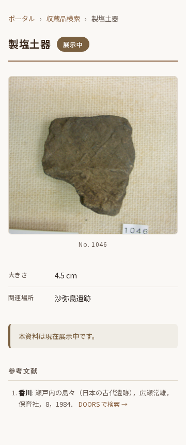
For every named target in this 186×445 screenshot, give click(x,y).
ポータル (21, 18)
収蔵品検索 (63, 18)
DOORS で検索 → (103, 403)
